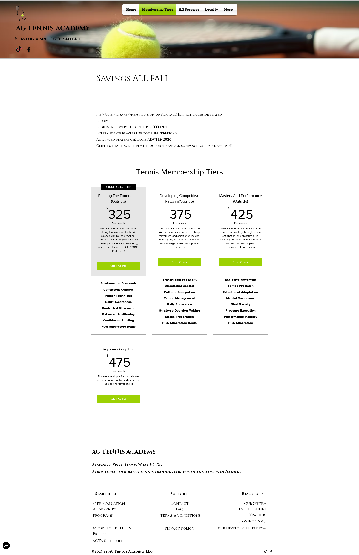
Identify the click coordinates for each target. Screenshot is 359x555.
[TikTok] (18, 49)
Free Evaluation (109, 503)
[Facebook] (29, 49)
